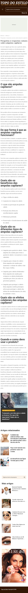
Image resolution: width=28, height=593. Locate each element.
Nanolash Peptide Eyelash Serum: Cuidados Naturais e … (19, 488)
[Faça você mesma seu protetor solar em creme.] (5, 451)
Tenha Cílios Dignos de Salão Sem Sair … (18, 525)
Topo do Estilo (4, 589)
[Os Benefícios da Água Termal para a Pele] (5, 462)
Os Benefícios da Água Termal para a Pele (18, 459)
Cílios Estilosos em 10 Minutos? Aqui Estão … (18, 537)
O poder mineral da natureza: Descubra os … (19, 500)
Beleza (7, 35)
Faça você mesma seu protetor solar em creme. (17, 449)
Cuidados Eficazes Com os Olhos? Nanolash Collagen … (18, 513)
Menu (23, 13)
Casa (3, 35)
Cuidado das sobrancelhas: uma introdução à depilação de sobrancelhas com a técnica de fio (18, 438)
